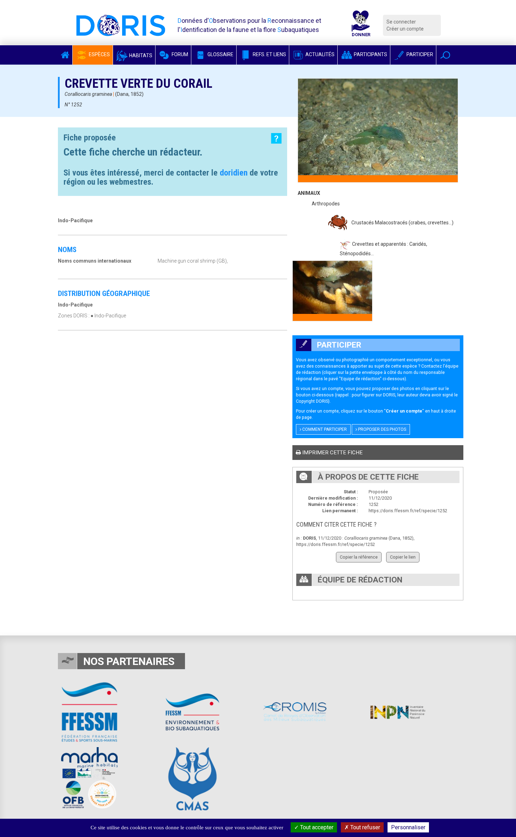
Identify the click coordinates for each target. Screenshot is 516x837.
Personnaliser (408, 827)
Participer (419, 54)
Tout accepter (316, 827)
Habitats (140, 55)
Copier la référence (359, 557)
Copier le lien (403, 557)
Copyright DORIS (312, 401)
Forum (179, 54)
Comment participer (324, 429)
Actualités (319, 54)
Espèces (99, 54)
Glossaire (219, 54)
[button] (445, 55)
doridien (233, 173)
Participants (370, 54)
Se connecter (401, 22)
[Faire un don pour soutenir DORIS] (361, 25)
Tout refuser (364, 827)
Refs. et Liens (269, 54)
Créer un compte (405, 29)
